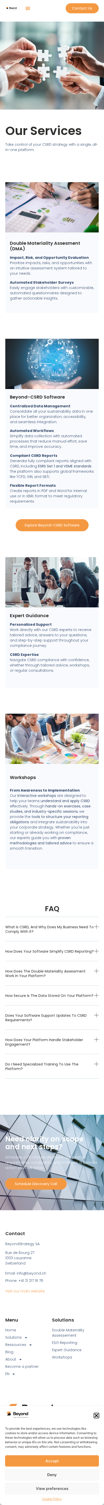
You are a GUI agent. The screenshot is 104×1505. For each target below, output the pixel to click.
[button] (96, 1415)
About (10, 1359)
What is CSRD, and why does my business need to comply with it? (49, 929)
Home (10, 1330)
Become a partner (22, 1366)
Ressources (15, 1344)
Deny (52, 1474)
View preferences (52, 1488)
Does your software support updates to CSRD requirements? (46, 1018)
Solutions (13, 1337)
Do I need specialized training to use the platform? (42, 1066)
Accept (52, 1461)
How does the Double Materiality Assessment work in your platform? (45, 973)
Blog (9, 1351)
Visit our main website (25, 1291)
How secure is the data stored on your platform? (49, 995)
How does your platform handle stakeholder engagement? (44, 1042)
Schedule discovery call (36, 1183)
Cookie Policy (52, 1499)
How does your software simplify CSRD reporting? (49, 951)
